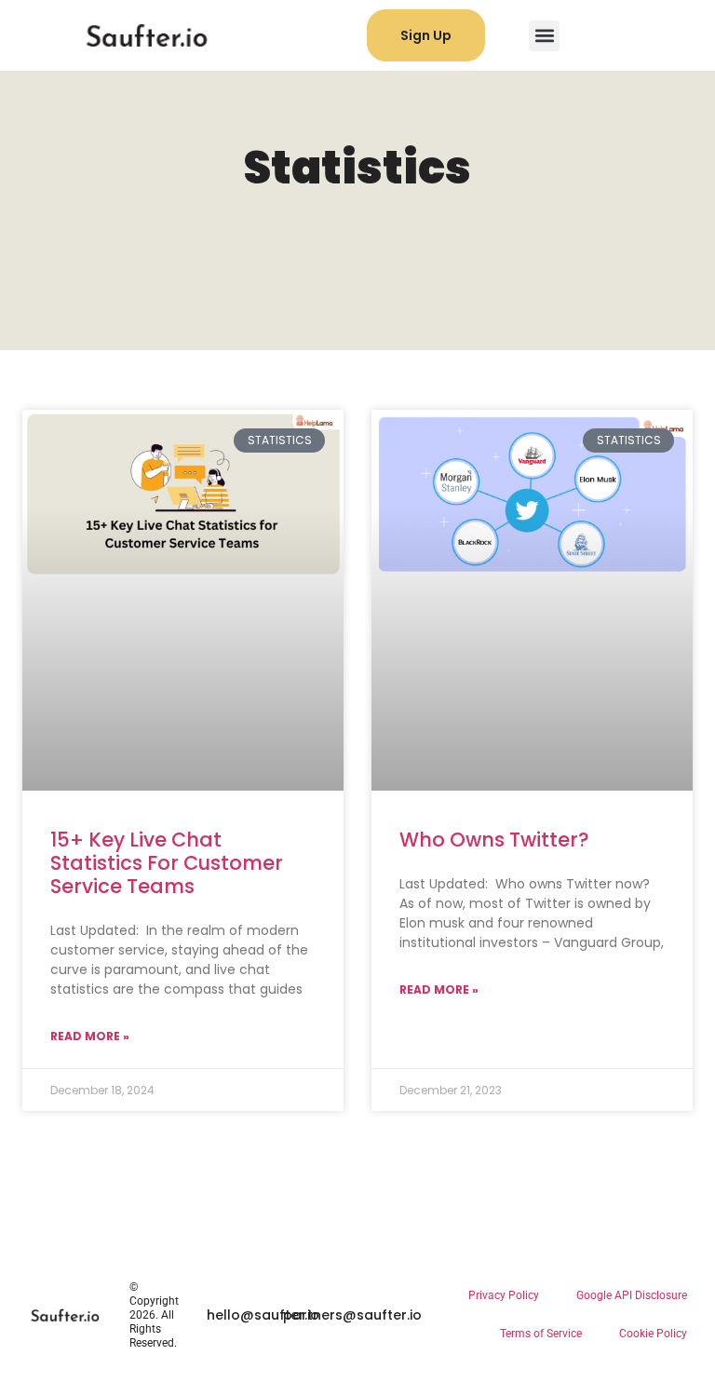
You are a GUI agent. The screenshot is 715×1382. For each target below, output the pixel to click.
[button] (544, 35)
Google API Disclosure (631, 1295)
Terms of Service (541, 1333)
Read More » (89, 1036)
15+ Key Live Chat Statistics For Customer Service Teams (166, 863)
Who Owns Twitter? (494, 839)
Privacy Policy (503, 1295)
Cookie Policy (653, 1333)
